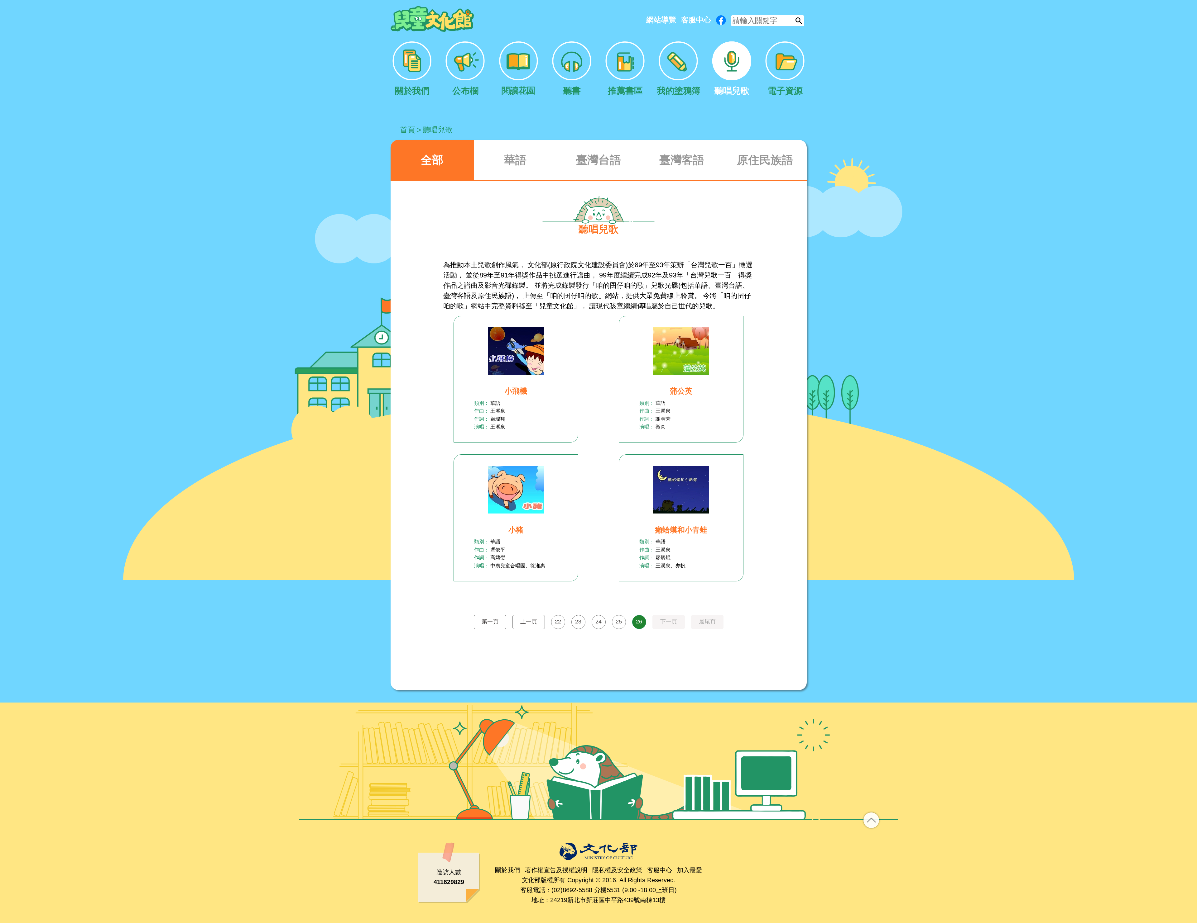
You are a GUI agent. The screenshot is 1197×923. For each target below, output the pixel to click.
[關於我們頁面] (412, 68)
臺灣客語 (681, 160)
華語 (515, 160)
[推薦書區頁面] (625, 68)
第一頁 (490, 621)
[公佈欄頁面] (465, 68)
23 (578, 621)
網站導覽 (661, 20)
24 (598, 621)
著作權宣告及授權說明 (556, 870)
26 (639, 621)
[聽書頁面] (572, 68)
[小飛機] (516, 351)
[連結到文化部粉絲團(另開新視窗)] (721, 20)
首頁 (407, 129)
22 (558, 621)
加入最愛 (689, 870)
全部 (432, 160)
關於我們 (507, 870)
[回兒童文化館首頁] (432, 19)
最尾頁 (707, 621)
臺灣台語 (598, 160)
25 (619, 621)
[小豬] (516, 490)
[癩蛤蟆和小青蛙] (681, 490)
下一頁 (668, 621)
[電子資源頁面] (785, 68)
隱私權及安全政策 (617, 870)
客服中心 (696, 20)
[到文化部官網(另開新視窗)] (598, 851)
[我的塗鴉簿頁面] (678, 68)
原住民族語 (765, 160)
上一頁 (528, 621)
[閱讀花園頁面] (518, 68)
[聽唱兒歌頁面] (731, 68)
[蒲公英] (681, 351)
